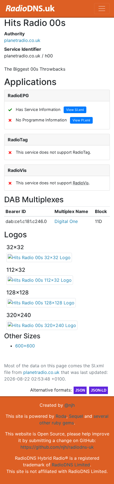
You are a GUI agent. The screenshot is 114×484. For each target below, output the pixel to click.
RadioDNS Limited (71, 464)
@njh (69, 405)
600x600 (25, 346)
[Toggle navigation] (102, 8)
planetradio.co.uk (22, 40)
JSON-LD (98, 390)
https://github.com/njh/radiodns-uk (57, 447)
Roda (61, 416)
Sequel (76, 416)
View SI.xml (75, 110)
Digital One (66, 221)
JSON (80, 390)
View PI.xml (81, 120)
